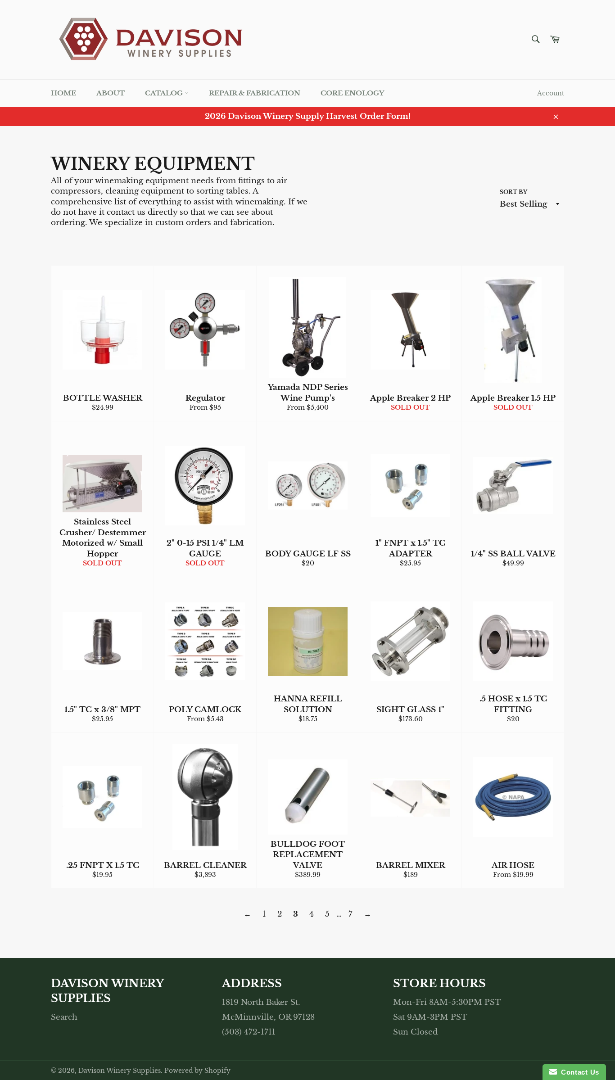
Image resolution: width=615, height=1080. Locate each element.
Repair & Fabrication (254, 93)
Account (550, 93)
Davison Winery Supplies (119, 1071)
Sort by (513, 192)
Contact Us (578, 1072)
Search (64, 1017)
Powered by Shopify (197, 1071)
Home (63, 93)
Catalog (165, 93)
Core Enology (352, 93)
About (110, 93)
